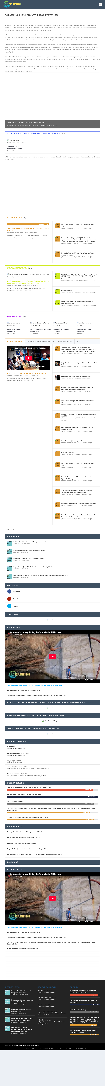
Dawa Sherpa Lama (67, 452)
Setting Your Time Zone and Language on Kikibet (30, 542)
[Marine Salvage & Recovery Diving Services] (40, 324)
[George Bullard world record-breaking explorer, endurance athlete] (57, 254)
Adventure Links (66, 290)
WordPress (36, 1045)
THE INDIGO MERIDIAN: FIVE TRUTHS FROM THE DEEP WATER (29, 787)
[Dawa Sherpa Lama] (57, 453)
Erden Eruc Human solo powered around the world (78, 503)
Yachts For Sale (51, 125)
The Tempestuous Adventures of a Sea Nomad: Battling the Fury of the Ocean (34, 685)
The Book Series (70, 1048)
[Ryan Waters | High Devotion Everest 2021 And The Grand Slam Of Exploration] (57, 516)
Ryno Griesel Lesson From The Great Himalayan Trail (27, 776)
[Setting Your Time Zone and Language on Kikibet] (9, 543)
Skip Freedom (17, 125)
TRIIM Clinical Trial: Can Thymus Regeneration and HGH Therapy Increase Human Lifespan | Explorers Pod (78, 277)
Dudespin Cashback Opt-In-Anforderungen (28, 558)
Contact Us (82, 1048)
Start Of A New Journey (17, 748)
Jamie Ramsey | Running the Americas (74, 441)
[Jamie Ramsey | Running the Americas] (57, 441)
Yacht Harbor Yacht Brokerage (37, 125)
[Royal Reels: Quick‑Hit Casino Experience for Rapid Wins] (9, 568)
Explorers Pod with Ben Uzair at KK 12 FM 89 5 (26, 373)
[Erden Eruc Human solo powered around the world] (57, 504)
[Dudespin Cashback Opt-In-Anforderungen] (9, 559)
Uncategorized (26, 543)
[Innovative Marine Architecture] (17, 324)
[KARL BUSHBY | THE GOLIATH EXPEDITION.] (57, 377)
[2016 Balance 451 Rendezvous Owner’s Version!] (17, 141)
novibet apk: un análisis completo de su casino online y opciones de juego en (40, 575)
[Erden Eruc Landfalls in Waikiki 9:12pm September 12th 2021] (57, 415)
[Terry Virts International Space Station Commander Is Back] (57, 363)
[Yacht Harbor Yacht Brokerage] (87, 324)
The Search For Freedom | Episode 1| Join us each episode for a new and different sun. (37, 695)
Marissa (10, 746)
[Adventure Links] (57, 291)
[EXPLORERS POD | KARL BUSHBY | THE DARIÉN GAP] (57, 401)
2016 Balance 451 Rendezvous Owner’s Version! (27, 123)
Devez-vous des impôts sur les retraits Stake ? (29, 550)
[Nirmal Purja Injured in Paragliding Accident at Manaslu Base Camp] (57, 302)
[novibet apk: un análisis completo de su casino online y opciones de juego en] (9, 576)
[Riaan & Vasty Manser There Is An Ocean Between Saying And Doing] (57, 478)
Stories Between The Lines (53, 1048)
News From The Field (32, 285)
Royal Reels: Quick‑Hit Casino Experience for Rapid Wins (33, 567)
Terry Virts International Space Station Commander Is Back (29, 769)
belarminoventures (14, 232)
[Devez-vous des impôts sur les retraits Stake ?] (9, 551)
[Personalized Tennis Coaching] (64, 324)
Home (27, 1048)
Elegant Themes (19, 1045)
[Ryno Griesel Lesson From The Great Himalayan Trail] (57, 225)
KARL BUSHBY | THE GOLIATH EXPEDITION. (76, 376)
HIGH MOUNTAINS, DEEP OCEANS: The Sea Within (24, 794)
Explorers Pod (33, 232)
